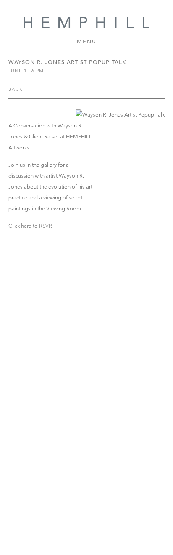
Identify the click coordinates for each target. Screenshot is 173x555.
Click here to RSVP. (30, 226)
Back (15, 89)
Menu (87, 41)
